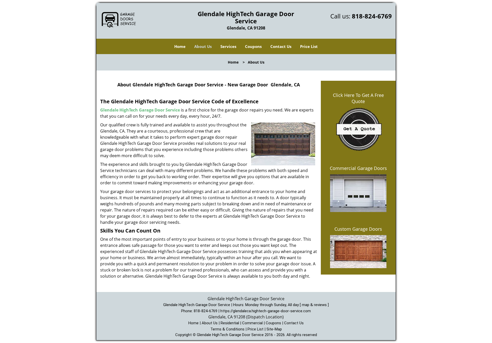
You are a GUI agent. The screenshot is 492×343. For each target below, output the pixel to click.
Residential (230, 323)
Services (228, 46)
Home (180, 46)
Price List (309, 46)
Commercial (252, 323)
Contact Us (280, 46)
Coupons (253, 46)
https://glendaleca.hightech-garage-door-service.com (265, 311)
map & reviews (315, 304)
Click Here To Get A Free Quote (358, 98)
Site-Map (274, 329)
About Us (203, 46)
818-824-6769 (372, 16)
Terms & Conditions (227, 329)
